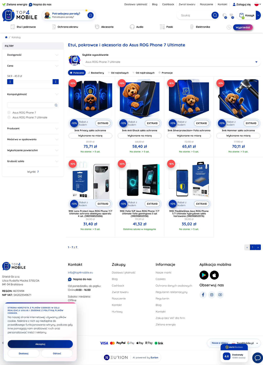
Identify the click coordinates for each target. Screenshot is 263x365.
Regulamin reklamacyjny (171, 292)
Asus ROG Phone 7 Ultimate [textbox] (103, 62)
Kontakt (222, 4)
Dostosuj (23, 353)
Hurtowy (117, 311)
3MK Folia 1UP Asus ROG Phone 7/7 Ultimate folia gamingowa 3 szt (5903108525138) (139, 213)
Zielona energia (16, 4)
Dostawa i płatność (135, 4)
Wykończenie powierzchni (22, 150)
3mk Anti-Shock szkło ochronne (139, 130)
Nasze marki (163, 272)
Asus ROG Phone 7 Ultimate (30, 117)
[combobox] (171, 62)
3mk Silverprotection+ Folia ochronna (189, 130)
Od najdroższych (145, 72)
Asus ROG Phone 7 (24, 112)
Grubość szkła (15, 161)
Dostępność (14, 54)
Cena (10, 65)
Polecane (78, 72)
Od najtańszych (120, 72)
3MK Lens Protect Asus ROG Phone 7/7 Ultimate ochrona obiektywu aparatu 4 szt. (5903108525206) (90, 213)
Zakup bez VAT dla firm (170, 318)
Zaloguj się (243, 4)
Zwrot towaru (187, 4)
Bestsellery (97, 72)
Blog (154, 4)
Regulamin (162, 298)
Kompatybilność (17, 94)
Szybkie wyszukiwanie (95, 54)
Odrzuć (57, 353)
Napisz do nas (42, 4)
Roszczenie (206, 4)
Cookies (160, 279)
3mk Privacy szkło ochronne (90, 130)
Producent (13, 128)
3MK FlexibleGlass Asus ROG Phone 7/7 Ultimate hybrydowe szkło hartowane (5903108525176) (189, 213)
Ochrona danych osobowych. (174, 285)
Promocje (167, 72)
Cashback (168, 4)
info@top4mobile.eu (80, 272)
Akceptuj (40, 344)
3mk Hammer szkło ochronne (238, 130)
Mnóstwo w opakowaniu (21, 139)
